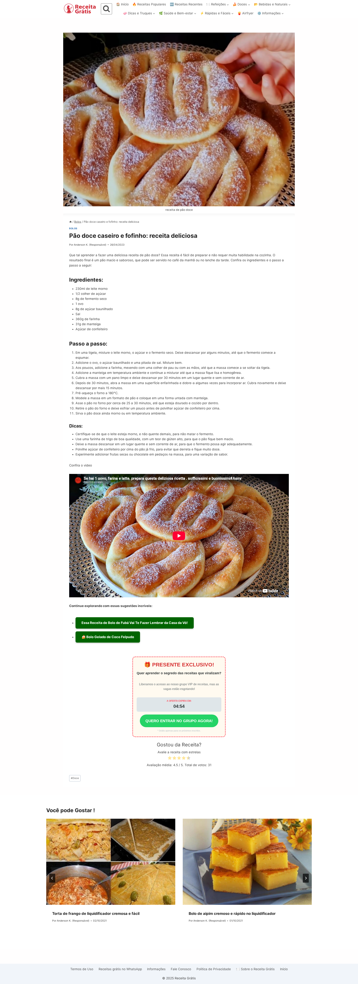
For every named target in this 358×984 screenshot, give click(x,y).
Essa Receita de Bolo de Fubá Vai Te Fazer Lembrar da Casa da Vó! (134, 623)
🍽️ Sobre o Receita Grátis (255, 969)
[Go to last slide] (52, 878)
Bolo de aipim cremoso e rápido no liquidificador (232, 913)
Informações (156, 969)
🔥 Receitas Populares (149, 4)
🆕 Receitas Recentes (186, 4)
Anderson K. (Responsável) (90, 244)
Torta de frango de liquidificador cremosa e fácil (95, 913)
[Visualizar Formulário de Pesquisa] (106, 9)
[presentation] (110, 862)
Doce (75, 778)
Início (284, 969)
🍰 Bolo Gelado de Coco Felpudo (107, 637)
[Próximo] (306, 878)
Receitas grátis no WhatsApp (120, 969)
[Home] (70, 221)
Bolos (73, 228)
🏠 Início (122, 4)
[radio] (170, 758)
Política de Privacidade (214, 969)
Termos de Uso (81, 969)
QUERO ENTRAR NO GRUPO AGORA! (179, 721)
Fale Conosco (181, 969)
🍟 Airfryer (245, 13)
